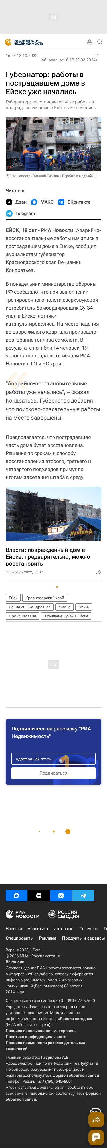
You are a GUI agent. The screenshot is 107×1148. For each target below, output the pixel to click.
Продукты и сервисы (83, 938)
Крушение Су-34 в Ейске (66, 616)
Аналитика (38, 928)
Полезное (88, 928)
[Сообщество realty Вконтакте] (61, 895)
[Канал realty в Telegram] (83, 895)
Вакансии (15, 962)
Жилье (64, 607)
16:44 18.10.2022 (21, 55)
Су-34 (86, 308)
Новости (14, 928)
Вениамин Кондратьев (30, 607)
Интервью (64, 928)
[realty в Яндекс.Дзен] (39, 895)
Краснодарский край (44, 598)
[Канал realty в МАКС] (16, 895)
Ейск (13, 598)
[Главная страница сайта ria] (6, 42)
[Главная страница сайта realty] (34, 42)
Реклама (47, 938)
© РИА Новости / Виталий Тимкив (32, 176)
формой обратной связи (76, 1075)
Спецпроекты (19, 938)
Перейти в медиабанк (79, 176)
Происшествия (22, 616)
